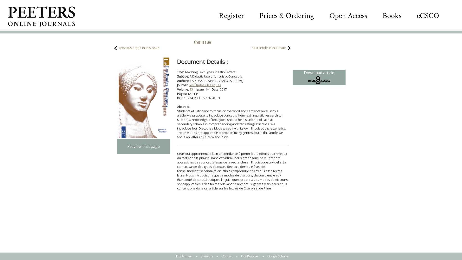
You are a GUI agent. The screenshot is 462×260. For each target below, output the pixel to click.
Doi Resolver (250, 256)
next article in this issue (269, 48)
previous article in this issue (139, 48)
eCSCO (428, 16)
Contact (227, 256)
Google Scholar (278, 256)
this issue (202, 42)
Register (231, 16)
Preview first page (143, 146)
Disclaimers (184, 256)
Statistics (207, 256)
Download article (319, 72)
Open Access (348, 16)
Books (392, 16)
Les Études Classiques (205, 85)
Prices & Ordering (286, 16)
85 (191, 89)
